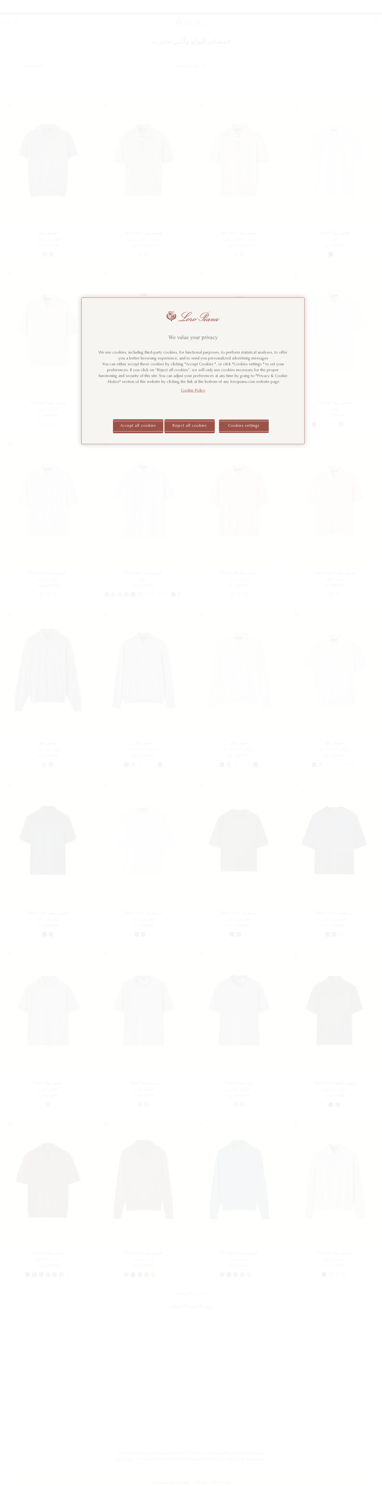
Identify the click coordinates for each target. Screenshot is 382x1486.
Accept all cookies (138, 426)
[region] (193, 370)
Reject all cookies (189, 426)
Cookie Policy (193, 391)
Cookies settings (244, 426)
